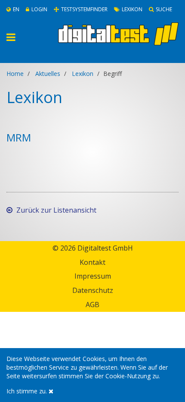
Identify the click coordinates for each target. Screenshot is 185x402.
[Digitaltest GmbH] (118, 33)
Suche (164, 9)
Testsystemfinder (84, 9)
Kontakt (92, 262)
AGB (92, 304)
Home (15, 73)
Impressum (92, 276)
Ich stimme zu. (27, 391)
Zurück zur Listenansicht (55, 210)
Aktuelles (47, 73)
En (16, 9)
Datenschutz (92, 290)
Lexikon (132, 9)
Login (39, 9)
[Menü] (21, 37)
